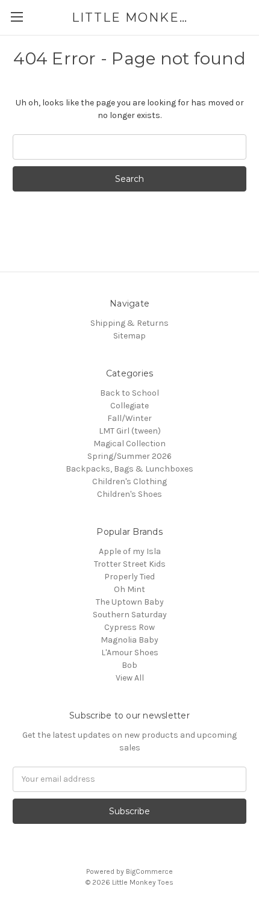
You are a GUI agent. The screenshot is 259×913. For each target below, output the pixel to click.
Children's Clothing (129, 481)
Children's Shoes (129, 494)
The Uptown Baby (130, 602)
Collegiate (129, 405)
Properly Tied (129, 577)
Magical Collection (129, 443)
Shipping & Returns (129, 323)
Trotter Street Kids (130, 564)
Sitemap (129, 336)
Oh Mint (129, 589)
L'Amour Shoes (129, 652)
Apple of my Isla (130, 551)
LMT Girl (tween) (130, 431)
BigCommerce (149, 871)
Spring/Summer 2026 (129, 456)
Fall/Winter (129, 418)
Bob (129, 665)
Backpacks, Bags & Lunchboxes (129, 469)
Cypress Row (129, 627)
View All (130, 678)
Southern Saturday (130, 614)
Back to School (129, 393)
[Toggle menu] (16, 16)
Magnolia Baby (129, 640)
